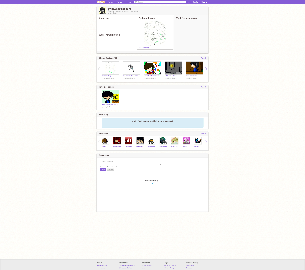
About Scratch (102, 265)
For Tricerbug (143, 47)
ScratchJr (189, 268)
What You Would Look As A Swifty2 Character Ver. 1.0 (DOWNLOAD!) (110, 105)
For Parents (101, 268)
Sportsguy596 (164, 146)
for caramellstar (191, 76)
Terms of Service (170, 265)
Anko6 (196, 146)
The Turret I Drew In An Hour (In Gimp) (131, 76)
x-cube (104, 146)
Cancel (110, 169)
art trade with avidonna (151, 76)
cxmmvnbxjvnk (117, 146)
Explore (120, 2)
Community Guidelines (127, 265)
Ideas (129, 2)
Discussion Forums (125, 268)
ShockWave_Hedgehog (175, 146)
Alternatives (129, 146)
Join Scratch (193, 2)
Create (110, 2)
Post (103, 169)
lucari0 (185, 146)
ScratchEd (190, 265)
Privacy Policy (169, 268)
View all (203, 58)
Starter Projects (147, 265)
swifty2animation (140, 146)
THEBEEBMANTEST (152, 146)
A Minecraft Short (171, 76)
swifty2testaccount (109, 78)
